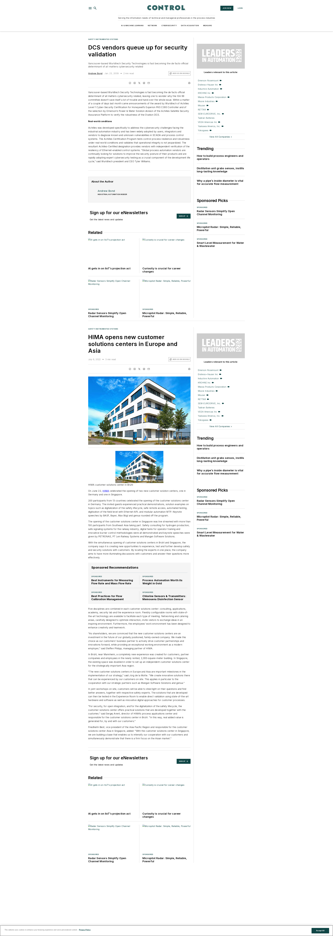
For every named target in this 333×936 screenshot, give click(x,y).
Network (152, 25)
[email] (148, 83)
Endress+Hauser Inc (208, 84)
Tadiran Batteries (206, 118)
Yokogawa (203, 130)
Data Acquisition (190, 25)
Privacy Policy (85, 930)
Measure (207, 25)
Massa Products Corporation (212, 97)
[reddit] (144, 83)
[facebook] (130, 83)
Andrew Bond (95, 73)
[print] (189, 83)
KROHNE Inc (204, 93)
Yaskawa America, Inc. (209, 126)
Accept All (320, 931)
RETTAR (202, 109)
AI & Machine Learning (132, 25)
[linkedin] (134, 83)
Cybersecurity (169, 25)
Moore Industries (206, 101)
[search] (95, 8)
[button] (90, 8)
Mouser (201, 105)
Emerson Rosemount (208, 80)
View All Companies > (220, 136)
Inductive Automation (208, 89)
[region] (166, 930)
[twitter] (139, 83)
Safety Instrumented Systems (103, 39)
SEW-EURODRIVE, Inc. (209, 113)
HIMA (106, 490)
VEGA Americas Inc (207, 122)
